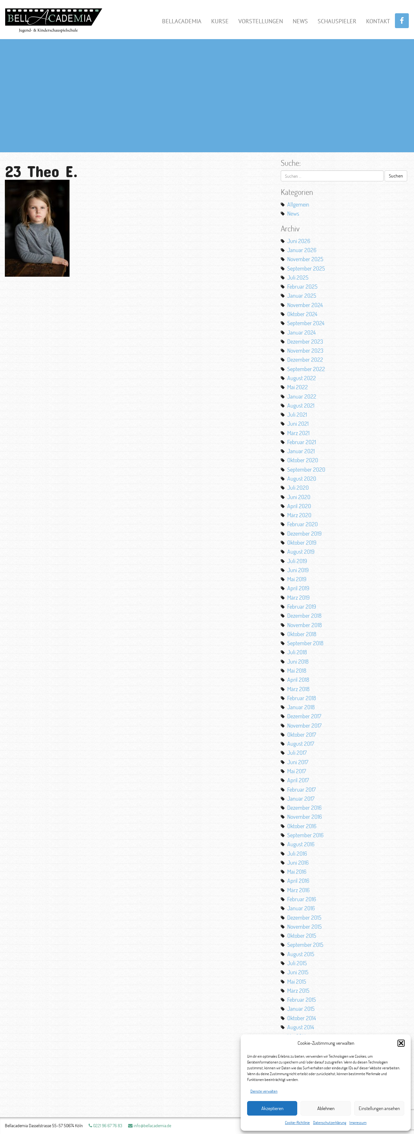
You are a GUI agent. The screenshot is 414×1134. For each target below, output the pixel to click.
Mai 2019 (296, 579)
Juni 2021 (298, 423)
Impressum (357, 1122)
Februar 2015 (301, 999)
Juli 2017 (297, 752)
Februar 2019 (301, 606)
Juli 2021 (297, 414)
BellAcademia (182, 21)
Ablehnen (325, 1108)
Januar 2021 (301, 451)
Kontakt (378, 21)
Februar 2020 (302, 524)
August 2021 (300, 405)
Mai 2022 (297, 386)
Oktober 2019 (301, 542)
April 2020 (299, 505)
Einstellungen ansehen (379, 1108)
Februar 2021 (301, 441)
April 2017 (298, 780)
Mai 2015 (296, 981)
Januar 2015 (301, 1008)
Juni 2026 (298, 240)
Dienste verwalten (264, 1091)
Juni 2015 (298, 972)
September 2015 (305, 944)
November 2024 (305, 304)
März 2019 (298, 597)
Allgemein (298, 204)
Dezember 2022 (305, 359)
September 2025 (306, 268)
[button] (401, 1043)
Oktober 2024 (302, 313)
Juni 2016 (298, 862)
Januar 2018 (301, 707)
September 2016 (305, 835)
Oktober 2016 (301, 825)
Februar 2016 (301, 899)
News (300, 21)
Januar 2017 (300, 798)
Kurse (220, 21)
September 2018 (305, 643)
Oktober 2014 (301, 1018)
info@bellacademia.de (152, 1125)
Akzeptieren (272, 1108)
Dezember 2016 (304, 807)
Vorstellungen (260, 21)
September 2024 (305, 322)
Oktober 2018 (301, 633)
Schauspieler (337, 21)
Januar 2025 (301, 295)
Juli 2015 (297, 963)
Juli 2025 (298, 277)
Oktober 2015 (301, 935)
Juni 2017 (297, 761)
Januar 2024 (301, 332)
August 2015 (300, 953)
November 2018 (304, 624)
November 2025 (305, 258)
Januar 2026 (301, 249)
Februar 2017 (301, 789)
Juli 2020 (298, 487)
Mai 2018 (296, 670)
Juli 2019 (297, 560)
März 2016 (298, 889)
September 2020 (306, 469)
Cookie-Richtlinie (297, 1122)
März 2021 (298, 432)
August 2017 (300, 743)
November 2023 (305, 350)
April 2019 (298, 588)
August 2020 (301, 478)
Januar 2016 (301, 908)
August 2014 (300, 1027)
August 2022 (301, 377)
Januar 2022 (301, 396)
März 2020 (299, 515)
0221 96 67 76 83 (107, 1125)
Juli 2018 (297, 652)
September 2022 (306, 368)
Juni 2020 (298, 496)
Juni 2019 (298, 569)
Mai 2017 (296, 771)
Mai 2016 (296, 871)
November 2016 (304, 816)
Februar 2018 (301, 697)
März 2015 (298, 990)
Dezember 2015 (304, 917)
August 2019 (300, 551)
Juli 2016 (297, 853)
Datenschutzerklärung (329, 1122)
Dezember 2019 (304, 533)
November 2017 (304, 725)
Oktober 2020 (302, 460)
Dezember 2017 (304, 716)
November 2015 (304, 926)
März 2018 (298, 688)
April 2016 (298, 880)
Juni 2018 (298, 661)
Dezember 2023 (305, 341)
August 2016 (300, 844)
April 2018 (298, 679)
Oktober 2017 (301, 734)
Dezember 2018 (304, 615)
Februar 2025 (302, 286)
